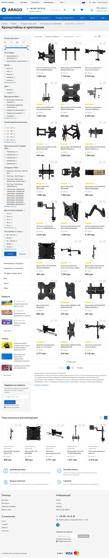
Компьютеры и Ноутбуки (12, 18)
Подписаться (10, 402)
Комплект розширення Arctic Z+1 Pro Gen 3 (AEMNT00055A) (45, 346)
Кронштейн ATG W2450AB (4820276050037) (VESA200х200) (43, 306)
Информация (49, 2)
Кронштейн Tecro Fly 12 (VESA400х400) (75, 452)
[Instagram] (58, 525)
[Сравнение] (55, 43)
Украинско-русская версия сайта (21, 305)
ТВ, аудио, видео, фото (65, 18)
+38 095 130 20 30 (37, 8)
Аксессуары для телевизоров (50, 24)
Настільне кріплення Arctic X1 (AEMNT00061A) (45, 227)
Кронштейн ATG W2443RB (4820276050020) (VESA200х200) (67, 187)
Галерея (5, 524)
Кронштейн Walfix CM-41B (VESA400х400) (45, 108)
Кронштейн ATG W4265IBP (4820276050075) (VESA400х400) (43, 187)
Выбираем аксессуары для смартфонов (22, 367)
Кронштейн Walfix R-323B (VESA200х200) (71, 346)
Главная (4, 24)
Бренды (59, 506)
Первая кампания (12, 407)
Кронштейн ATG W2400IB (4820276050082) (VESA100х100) (46, 267)
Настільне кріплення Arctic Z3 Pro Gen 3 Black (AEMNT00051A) (70, 267)
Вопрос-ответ (6, 510)
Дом (82, 18)
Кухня (92, 18)
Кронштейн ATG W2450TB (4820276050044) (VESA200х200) (71, 108)
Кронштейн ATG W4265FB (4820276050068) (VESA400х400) (95, 187)
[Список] (102, 36)
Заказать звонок (35, 11)
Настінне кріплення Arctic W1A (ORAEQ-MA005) (71, 227)
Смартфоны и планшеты (39, 18)
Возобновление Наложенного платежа (22, 315)
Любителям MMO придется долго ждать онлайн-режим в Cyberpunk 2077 (22, 346)
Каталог (14, 24)
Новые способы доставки (19, 324)
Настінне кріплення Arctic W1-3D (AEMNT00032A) (95, 227)
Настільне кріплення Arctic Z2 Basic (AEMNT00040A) (93, 346)
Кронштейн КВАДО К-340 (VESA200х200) (70, 306)
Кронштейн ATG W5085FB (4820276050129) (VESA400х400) (71, 69)
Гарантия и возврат (9, 506)
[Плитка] (99, 36)
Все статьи (7, 375)
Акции (58, 500)
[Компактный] (106, 36)
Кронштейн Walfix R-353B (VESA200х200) (46, 148)
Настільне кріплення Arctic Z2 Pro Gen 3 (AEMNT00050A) (93, 69)
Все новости (8, 331)
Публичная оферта (63, 510)
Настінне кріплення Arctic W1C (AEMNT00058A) (46, 69)
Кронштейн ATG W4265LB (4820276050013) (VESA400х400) (71, 148)
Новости (5, 528)
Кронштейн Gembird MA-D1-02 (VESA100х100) (95, 267)
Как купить (35, 2)
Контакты (5, 531)
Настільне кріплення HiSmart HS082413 (93, 108)
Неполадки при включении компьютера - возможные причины (22, 357)
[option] (12, 443)
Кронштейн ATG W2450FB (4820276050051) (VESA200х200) (95, 306)
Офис (6, 288)
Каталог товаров (8, 2)
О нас (4, 521)
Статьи (58, 503)
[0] (74, 10)
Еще (61, 2)
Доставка (24, 2)
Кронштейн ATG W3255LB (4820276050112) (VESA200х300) (95, 148)
